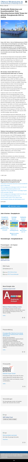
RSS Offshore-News (12, 272)
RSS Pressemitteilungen (13, 274)
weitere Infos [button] (4, 457)
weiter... (4, 315)
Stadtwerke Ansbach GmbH (9, 288)
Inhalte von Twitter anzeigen (9, 419)
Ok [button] (14, 460)
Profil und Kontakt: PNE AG (7, 192)
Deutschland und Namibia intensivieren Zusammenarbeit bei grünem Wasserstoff (14, 184)
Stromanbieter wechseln (10, 435)
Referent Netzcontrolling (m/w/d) (12, 307)
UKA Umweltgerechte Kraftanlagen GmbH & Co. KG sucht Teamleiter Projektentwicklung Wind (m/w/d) (14, 188)
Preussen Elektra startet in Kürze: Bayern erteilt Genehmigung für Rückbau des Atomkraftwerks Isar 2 (13, 198)
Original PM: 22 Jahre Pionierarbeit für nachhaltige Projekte (14, 190)
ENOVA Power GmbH (9, 373)
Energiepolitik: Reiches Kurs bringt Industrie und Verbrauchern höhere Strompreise (13, 334)
